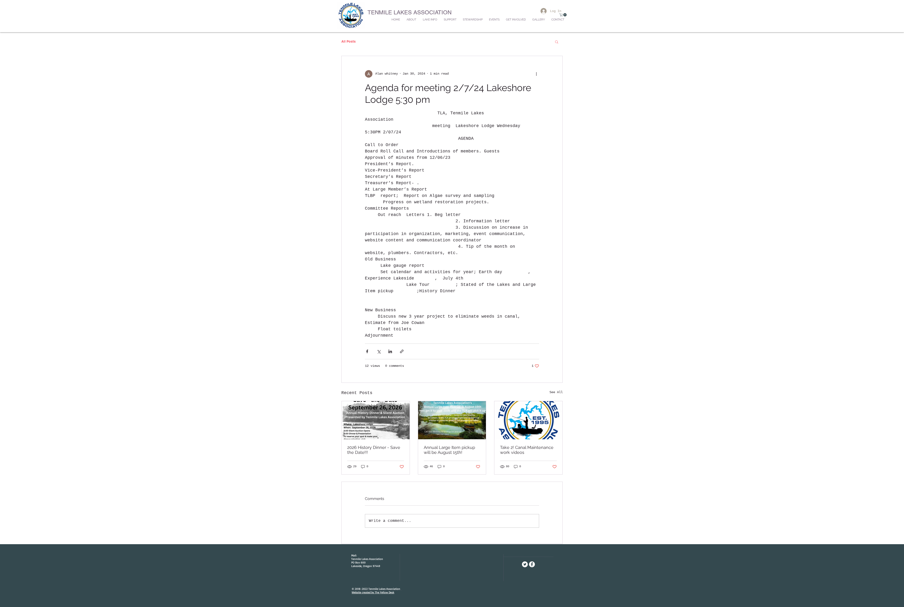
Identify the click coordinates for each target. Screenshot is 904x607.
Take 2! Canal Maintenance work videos (526, 450)
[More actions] (536, 74)
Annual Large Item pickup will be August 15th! (449, 450)
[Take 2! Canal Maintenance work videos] (528, 420)
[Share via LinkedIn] (390, 351)
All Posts (348, 41)
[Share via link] (402, 351)
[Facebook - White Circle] (532, 564)
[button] (563, 14)
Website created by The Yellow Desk (373, 592)
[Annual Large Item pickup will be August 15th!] (452, 420)
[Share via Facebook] (367, 351)
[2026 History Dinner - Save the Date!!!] (376, 420)
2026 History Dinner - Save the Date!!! (373, 450)
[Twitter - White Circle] (525, 564)
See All (556, 392)
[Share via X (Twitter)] (378, 351)
